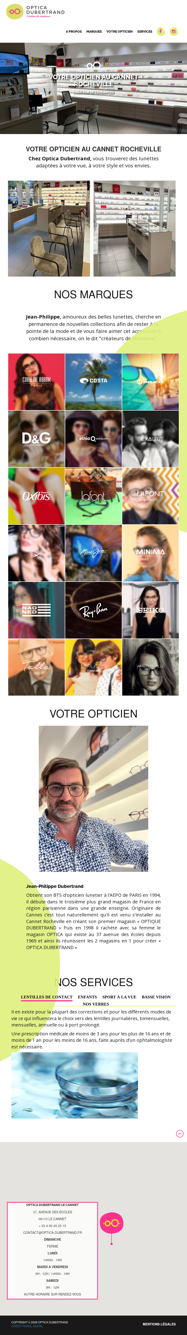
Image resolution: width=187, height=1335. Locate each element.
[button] (111, 1229)
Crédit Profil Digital (27, 1326)
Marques (94, 32)
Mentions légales (159, 1324)
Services (144, 32)
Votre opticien (119, 32)
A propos (74, 32)
